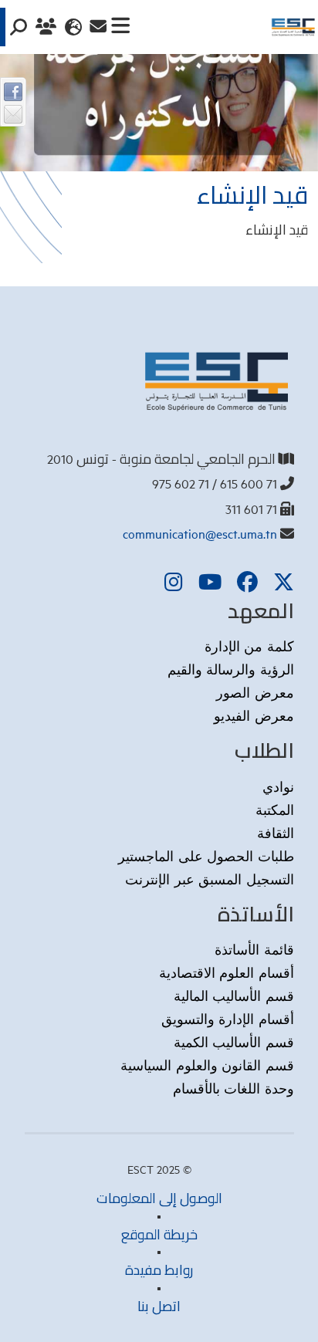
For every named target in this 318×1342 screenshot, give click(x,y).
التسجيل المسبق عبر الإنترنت (209, 878)
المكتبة (274, 809)
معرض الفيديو (254, 715)
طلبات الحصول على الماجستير (206, 855)
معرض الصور (255, 692)
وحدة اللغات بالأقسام (233, 1088)
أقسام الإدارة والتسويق (227, 1018)
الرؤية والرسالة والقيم (230, 669)
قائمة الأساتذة (254, 949)
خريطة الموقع (159, 1234)
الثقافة (275, 832)
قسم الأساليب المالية (234, 995)
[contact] (98, 26)
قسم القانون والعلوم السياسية (207, 1064)
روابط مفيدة (159, 1270)
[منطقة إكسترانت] (48, 27)
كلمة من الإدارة (249, 645)
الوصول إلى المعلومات (159, 1198)
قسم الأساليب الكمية (234, 1041)
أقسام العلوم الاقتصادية (226, 972)
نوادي (278, 786)
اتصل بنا (159, 1306)
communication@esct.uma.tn (200, 533)
